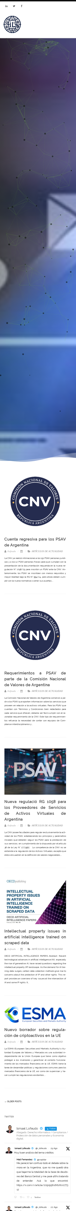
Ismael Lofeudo (22, 1148)
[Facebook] (21, 6)
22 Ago (54, 1207)
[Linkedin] (6, 6)
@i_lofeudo (41, 1148)
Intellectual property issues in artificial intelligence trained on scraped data (35, 937)
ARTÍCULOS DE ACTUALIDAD (47, 551)
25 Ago (54, 1148)
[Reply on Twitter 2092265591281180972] (16, 1197)
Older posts (12, 1101)
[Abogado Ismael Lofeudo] (12, 24)
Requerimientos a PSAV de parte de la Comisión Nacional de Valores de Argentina (35, 679)
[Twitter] (14, 6)
